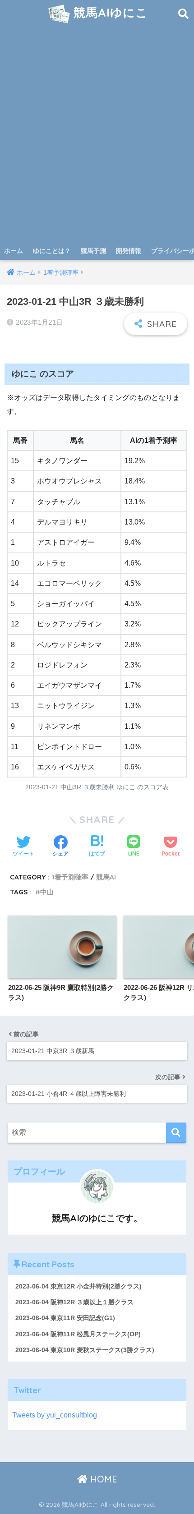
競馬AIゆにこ (109, 12)
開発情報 (128, 250)
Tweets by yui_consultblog (54, 1415)
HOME (102, 1479)
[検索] (176, 1133)
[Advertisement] (97, 140)
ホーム (13, 250)
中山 (47, 892)
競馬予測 (93, 250)
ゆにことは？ (52, 250)
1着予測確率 (70, 877)
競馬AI (106, 877)
